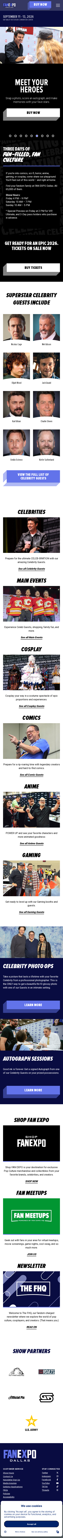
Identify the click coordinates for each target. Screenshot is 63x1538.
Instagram (46, 1476)
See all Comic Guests (31, 774)
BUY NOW (40, 4)
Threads (45, 1490)
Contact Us (8, 1476)
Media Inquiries (10, 1483)
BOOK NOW (33, 113)
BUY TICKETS (33, 267)
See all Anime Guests (31, 843)
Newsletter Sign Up (11, 1480)
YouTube (46, 1483)
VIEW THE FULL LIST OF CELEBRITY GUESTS (33, 476)
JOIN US (31, 1254)
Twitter (45, 1473)
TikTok (45, 1486)
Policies (6, 1493)
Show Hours (8, 1473)
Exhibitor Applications (12, 1487)
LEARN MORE (33, 1005)
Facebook (46, 1480)
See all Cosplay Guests (31, 706)
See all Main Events (31, 637)
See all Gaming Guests (31, 912)
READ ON (31, 1327)
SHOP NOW (31, 1181)
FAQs (5, 1490)
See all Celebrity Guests (31, 568)
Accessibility (8, 1497)
